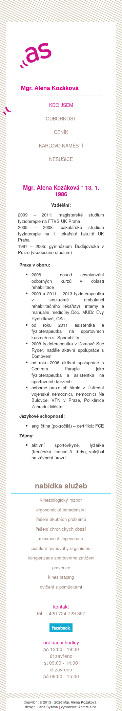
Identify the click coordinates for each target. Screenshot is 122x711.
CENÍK (61, 132)
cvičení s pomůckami (61, 587)
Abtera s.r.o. (87, 707)
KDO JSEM (61, 104)
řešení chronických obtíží (61, 529)
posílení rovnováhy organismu (61, 548)
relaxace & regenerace (61, 538)
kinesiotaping (61, 577)
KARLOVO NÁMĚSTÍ (61, 145)
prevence (61, 568)
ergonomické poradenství (61, 510)
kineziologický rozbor (61, 500)
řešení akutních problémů (61, 519)
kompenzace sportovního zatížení (61, 558)
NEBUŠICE (61, 159)
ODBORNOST (61, 118)
